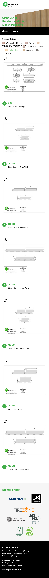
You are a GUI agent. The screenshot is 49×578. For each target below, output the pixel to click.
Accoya (29, 50)
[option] (24, 18)
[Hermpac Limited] (10, 4)
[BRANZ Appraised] (36, 499)
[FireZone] (24, 509)
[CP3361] (4, 238)
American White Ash (34, 46)
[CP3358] (4, 117)
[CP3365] (4, 359)
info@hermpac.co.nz (19, 553)
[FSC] (19, 531)
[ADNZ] (36, 519)
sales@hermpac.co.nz (15, 556)
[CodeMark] (17, 499)
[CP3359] (4, 177)
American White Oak (11, 46)
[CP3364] (4, 299)
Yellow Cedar (14, 50)
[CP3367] (4, 420)
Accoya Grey (7, 53)
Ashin (31, 43)
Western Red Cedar (14, 43)
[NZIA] (16, 519)
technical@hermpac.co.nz (25, 551)
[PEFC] (30, 531)
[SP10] (4, 56)
